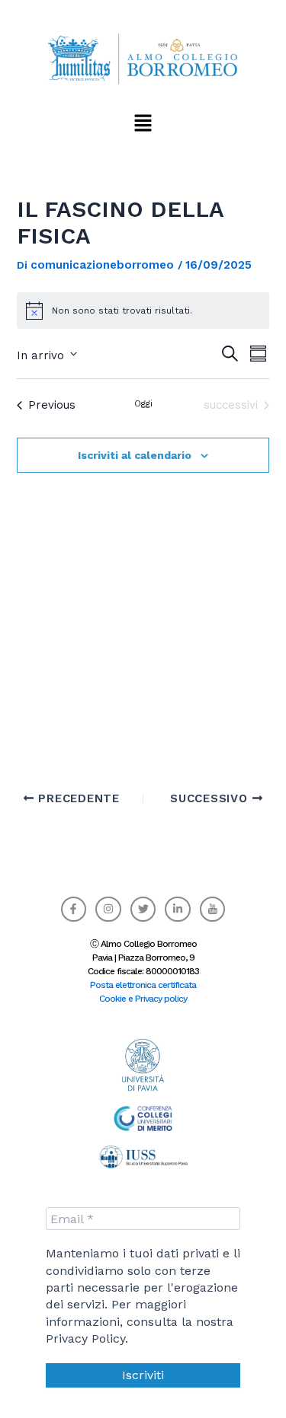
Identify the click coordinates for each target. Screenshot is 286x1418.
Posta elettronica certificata (143, 985)
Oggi (143, 403)
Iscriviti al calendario (134, 455)
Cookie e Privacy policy (143, 998)
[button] (142, 122)
